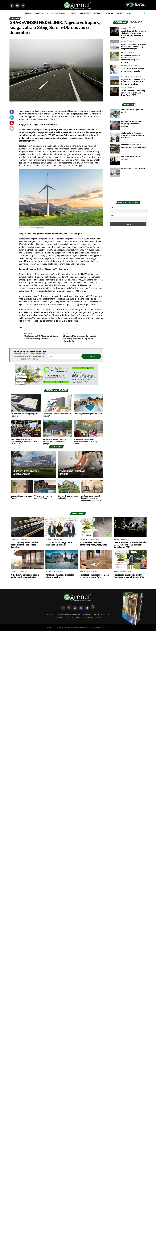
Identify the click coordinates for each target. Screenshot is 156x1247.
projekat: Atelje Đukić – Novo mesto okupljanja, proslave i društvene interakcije (133, 82)
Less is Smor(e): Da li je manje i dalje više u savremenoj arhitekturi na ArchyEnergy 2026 (133, 34)
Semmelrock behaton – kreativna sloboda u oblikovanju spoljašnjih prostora (130, 58)
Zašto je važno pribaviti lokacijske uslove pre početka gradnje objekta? (91, 498)
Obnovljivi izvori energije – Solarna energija (27, 472)
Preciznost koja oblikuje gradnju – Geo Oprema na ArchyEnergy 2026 (129, 576)
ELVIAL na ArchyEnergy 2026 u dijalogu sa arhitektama (58, 543)
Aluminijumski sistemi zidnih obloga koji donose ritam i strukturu (131, 123)
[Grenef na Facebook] (11, 112)
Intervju (109, 13)
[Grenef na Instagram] (75, 608)
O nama (59, 618)
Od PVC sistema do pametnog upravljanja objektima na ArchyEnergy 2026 (133, 93)
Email (112, 215)
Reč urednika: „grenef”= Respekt (133, 168)
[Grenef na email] (12, 129)
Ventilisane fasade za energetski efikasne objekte (59, 576)
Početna (27, 13)
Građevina (38, 13)
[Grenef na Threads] (93, 606)
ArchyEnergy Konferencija (68, 615)
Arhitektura (85, 13)
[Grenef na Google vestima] (81, 608)
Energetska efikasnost (56, 13)
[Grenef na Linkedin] (87, 608)
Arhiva (129, 13)
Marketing (87, 615)
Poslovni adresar (101, 615)
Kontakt (99, 618)
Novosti (119, 13)
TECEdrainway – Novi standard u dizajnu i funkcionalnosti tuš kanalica (25, 544)
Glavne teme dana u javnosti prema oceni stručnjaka (132, 70)
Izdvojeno (88, 618)
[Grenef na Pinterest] (11, 124)
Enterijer (98, 13)
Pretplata (69, 618)
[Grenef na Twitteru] (12, 118)
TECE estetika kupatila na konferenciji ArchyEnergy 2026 (93, 543)
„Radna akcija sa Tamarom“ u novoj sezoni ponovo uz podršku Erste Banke (132, 135)
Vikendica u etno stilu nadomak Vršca (43, 497)
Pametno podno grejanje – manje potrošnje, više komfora (94, 576)
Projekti (73, 13)
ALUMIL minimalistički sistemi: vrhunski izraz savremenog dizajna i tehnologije (133, 46)
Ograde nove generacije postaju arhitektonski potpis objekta (25, 576)
